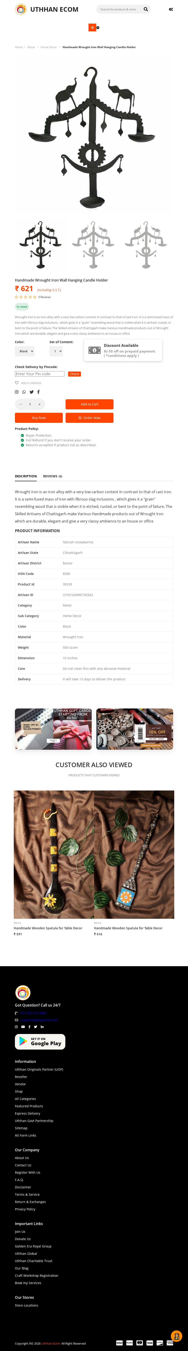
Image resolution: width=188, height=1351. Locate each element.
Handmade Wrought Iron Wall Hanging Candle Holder (99, 47)
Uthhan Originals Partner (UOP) (39, 1069)
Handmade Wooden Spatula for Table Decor (48, 928)
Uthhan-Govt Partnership (34, 1121)
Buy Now (39, 418)
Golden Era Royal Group (33, 1246)
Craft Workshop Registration (36, 1275)
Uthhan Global (26, 1253)
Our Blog (21, 1268)
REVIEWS (52, 476)
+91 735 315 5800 (33, 1013)
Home (19, 47)
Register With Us (27, 1172)
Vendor (20, 1084)
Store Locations (26, 1305)
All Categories (25, 1099)
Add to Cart (89, 404)
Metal (31, 47)
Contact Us (23, 1165)
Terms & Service (27, 1194)
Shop (19, 1091)
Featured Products (29, 1106)
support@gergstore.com (39, 1020)
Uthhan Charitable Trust (33, 1261)
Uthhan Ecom (51, 1343)
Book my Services (28, 1283)
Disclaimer (23, 1187)
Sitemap (21, 1128)
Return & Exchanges (30, 1202)
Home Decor (49, 47)
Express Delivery (27, 1113)
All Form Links (25, 1135)
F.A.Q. (19, 1180)
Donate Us (23, 1239)
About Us (22, 1158)
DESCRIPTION (26, 476)
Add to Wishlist (31, 383)
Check (74, 374)
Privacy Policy (25, 1209)
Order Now (91, 418)
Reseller (21, 1077)
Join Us (20, 1231)
